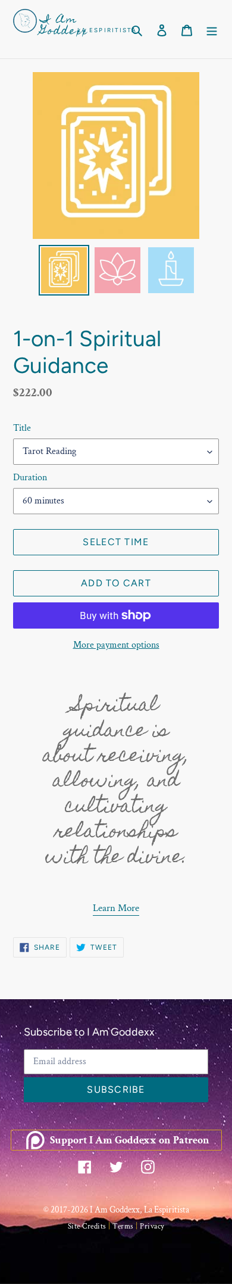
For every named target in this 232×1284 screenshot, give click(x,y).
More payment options (116, 645)
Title (22, 428)
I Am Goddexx (64, 26)
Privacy (152, 1226)
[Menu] (211, 29)
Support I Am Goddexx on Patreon (129, 1140)
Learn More (116, 908)
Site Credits (87, 1226)
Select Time (116, 542)
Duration (30, 477)
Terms (123, 1226)
